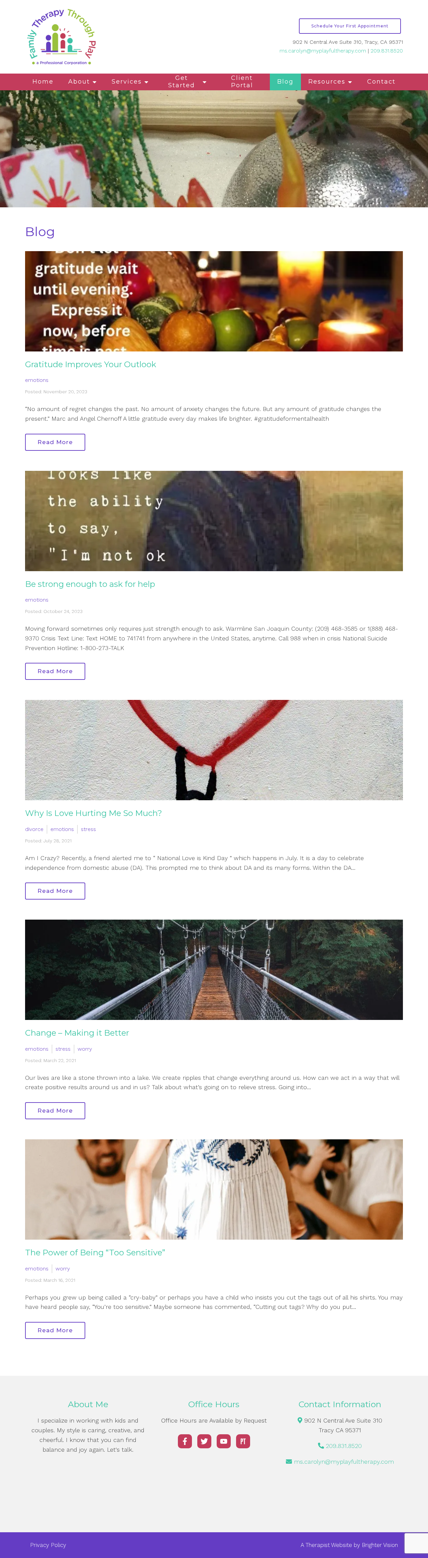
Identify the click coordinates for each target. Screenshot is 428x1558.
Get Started (181, 81)
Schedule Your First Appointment (350, 25)
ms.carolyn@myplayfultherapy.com (323, 50)
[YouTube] (224, 1441)
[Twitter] (204, 1441)
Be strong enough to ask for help (90, 584)
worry (85, 1049)
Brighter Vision (380, 1545)
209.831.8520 (386, 50)
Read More (55, 442)
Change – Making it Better (77, 1033)
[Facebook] (185, 1441)
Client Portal (242, 81)
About (79, 81)
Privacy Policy (48, 1545)
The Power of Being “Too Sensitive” (95, 1252)
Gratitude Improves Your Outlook (90, 364)
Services (127, 81)
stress (88, 829)
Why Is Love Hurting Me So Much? (93, 813)
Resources (326, 81)
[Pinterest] (243, 1441)
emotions (36, 380)
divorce (34, 829)
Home (43, 81)
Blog (285, 81)
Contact (381, 81)
